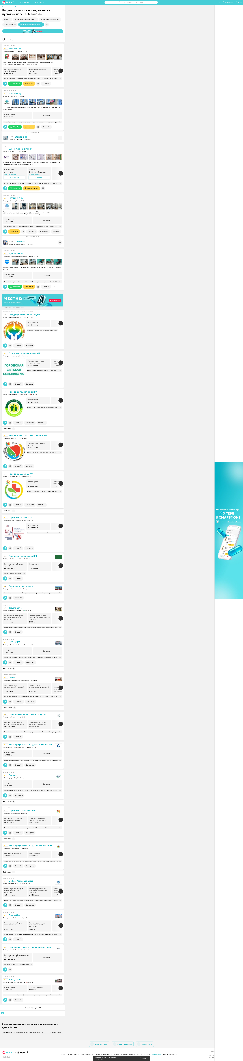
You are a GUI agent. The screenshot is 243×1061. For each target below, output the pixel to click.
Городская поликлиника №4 (23, 556)
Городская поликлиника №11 (23, 810)
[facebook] (6, 1057)
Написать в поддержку (170, 1054)
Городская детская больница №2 (25, 353)
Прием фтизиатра (10, 24)
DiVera (12, 677)
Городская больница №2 (21, 517)
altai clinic (13, 94)
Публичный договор (135, 1054)
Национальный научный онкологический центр (31, 947)
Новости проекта (73, 1054)
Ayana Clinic (14, 253)
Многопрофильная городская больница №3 (30, 744)
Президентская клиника (21, 586)
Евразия (13, 775)
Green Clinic (15, 915)
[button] (8, 39)
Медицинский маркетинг (104, 1054)
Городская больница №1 (21, 474)
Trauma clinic (15, 608)
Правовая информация (120, 1054)
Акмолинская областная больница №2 (28, 435)
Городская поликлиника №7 (23, 392)
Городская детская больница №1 (25, 315)
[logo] (8, 2)
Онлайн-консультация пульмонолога (26, 19)
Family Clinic (15, 979)
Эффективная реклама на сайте (14, 307)
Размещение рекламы (87, 1054)
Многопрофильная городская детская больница (31, 845)
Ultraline (18, 241)
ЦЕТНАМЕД (15, 642)
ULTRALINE (14, 198)
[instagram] (4, 1057)
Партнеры (147, 1054)
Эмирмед (13, 48)
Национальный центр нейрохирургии (27, 714)
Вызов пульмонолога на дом (50, 19)
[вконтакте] (9, 1057)
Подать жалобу (156, 1054)
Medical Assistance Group (21, 881)
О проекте (63, 1054)
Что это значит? (99, 1059)
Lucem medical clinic (19, 149)
